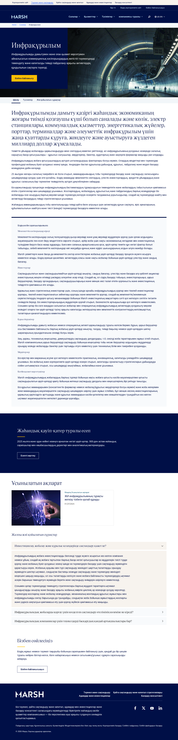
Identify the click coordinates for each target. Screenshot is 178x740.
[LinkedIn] (160, 708)
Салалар (73, 16)
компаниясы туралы (129, 16)
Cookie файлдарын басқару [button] (150, 725)
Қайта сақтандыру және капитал (69, 2)
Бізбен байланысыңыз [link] (155, 8)
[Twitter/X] (143, 708)
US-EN (159, 16)
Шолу (16, 99)
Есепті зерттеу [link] (28, 455)
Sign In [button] (113, 8)
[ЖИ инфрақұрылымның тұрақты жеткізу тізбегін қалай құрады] (36, 508)
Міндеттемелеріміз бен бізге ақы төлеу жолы (83, 725)
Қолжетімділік (58, 725)
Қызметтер (90, 16)
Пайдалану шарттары (25, 725)
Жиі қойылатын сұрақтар (48, 99)
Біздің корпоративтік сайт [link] (130, 8)
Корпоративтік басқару (112, 725)
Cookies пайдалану (130, 725)
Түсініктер (107, 16)
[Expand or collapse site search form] (149, 16)
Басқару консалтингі (123, 2)
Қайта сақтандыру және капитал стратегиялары (137, 692)
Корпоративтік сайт (20, 2)
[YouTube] (152, 708)
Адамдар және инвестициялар (99, 2)
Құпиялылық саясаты (43, 725)
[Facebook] (135, 708)
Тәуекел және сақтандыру (42, 2)
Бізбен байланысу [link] (24, 78)
